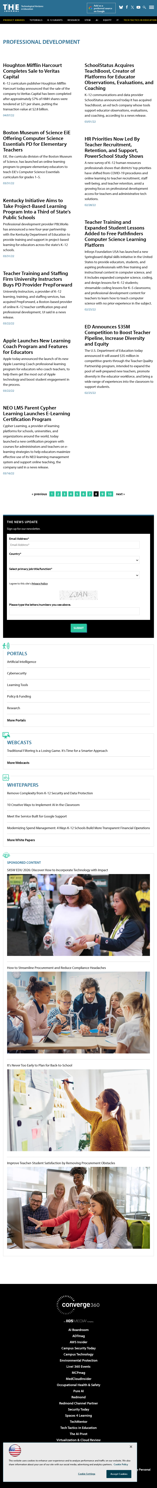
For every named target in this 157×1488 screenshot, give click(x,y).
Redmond (78, 1397)
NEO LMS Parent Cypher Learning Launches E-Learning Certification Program (36, 413)
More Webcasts (18, 762)
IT (118, 20)
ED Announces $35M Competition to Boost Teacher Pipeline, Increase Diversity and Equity (117, 335)
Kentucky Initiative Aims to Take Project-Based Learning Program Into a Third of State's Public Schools (37, 209)
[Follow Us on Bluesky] (121, 7)
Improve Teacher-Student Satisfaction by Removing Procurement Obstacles (61, 1163)
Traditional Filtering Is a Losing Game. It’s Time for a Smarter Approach (57, 750)
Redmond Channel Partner (78, 1403)
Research (74, 20)
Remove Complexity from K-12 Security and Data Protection (50, 793)
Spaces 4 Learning (78, 1415)
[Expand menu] (151, 8)
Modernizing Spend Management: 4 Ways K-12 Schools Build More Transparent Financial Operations (78, 828)
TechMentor (78, 1421)
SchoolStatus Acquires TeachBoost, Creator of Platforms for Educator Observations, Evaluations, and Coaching (119, 76)
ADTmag (78, 1336)
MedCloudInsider (78, 1378)
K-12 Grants (55, 20)
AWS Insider (78, 1342)
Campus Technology (78, 1354)
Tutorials (36, 20)
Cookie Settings (86, 1473)
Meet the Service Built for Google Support (37, 816)
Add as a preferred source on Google (103, 8)
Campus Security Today (78, 1348)
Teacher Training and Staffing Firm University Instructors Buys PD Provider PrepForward (37, 279)
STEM (88, 20)
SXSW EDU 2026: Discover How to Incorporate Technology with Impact (57, 870)
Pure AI (78, 1391)
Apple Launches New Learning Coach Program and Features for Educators (36, 346)
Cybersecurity (16, 673)
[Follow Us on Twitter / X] (132, 7)
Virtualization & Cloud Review (78, 1440)
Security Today (78, 1409)
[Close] (131, 1446)
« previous (39, 494)
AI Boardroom (78, 1330)
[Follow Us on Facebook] (127, 7)
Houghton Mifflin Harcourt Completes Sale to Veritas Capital (32, 71)
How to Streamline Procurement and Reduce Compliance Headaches (56, 968)
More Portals (16, 720)
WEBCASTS (19, 742)
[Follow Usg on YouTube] (138, 7)
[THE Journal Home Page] (23, 7)
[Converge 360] (78, 1305)
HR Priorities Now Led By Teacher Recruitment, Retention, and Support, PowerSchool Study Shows (114, 147)
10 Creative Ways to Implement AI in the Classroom (43, 805)
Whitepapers (22, 784)
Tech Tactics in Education (78, 1427)
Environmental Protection (78, 1360)
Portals (17, 653)
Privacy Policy (40, 583)
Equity (107, 20)
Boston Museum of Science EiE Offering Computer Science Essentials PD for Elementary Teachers (36, 141)
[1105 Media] (78, 1321)
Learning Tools (17, 685)
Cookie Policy (121, 1464)
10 (110, 494)
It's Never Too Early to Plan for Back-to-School (39, 1065)
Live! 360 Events (78, 1366)
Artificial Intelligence (21, 661)
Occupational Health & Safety (78, 1385)
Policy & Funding (19, 696)
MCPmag (78, 1372)
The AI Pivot (78, 1434)
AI (97, 20)
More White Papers (21, 840)
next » (120, 494)
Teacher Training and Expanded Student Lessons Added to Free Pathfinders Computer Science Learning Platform (115, 233)
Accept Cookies (119, 1473)
